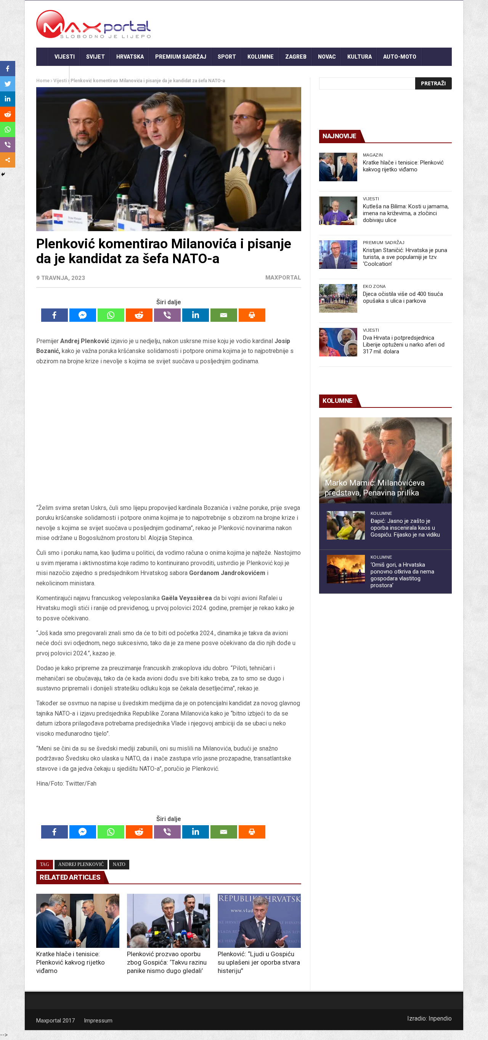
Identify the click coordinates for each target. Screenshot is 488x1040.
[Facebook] (54, 315)
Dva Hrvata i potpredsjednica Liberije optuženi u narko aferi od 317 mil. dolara (404, 344)
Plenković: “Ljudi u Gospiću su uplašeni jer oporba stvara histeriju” (259, 962)
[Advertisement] (168, 434)
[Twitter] (7, 83)
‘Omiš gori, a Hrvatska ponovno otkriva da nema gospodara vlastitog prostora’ (402, 575)
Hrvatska (130, 57)
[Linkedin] (195, 315)
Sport (227, 57)
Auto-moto (399, 57)
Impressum (98, 1020)
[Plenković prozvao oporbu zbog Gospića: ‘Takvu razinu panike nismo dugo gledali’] (168, 921)
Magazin (373, 155)
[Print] (252, 315)
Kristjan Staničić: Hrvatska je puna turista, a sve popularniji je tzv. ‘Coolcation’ (405, 257)
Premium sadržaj (180, 57)
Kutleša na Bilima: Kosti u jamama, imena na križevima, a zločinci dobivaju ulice (406, 213)
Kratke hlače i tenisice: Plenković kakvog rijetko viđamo (70, 962)
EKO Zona (374, 286)
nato (119, 864)
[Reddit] (139, 315)
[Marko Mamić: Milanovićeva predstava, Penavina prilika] (385, 460)
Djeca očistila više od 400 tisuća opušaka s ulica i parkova (403, 297)
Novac (327, 57)
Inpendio (440, 1018)
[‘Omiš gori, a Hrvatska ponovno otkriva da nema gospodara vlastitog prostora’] (346, 569)
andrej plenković (81, 864)
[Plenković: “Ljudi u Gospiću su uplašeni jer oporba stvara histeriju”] (259, 921)
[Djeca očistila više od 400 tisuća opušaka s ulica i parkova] (338, 298)
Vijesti (65, 57)
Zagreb (296, 57)
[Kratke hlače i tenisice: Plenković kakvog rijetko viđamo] (77, 921)
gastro (53, 75)
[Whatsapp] (111, 315)
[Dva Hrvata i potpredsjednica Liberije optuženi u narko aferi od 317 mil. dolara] (338, 342)
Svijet (95, 57)
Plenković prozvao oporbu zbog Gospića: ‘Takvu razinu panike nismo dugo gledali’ (167, 962)
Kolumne (260, 57)
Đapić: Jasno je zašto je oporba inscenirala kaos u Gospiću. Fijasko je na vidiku (405, 528)
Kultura (359, 57)
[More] (7, 160)
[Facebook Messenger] (82, 315)
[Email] (223, 315)
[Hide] (3, 174)
